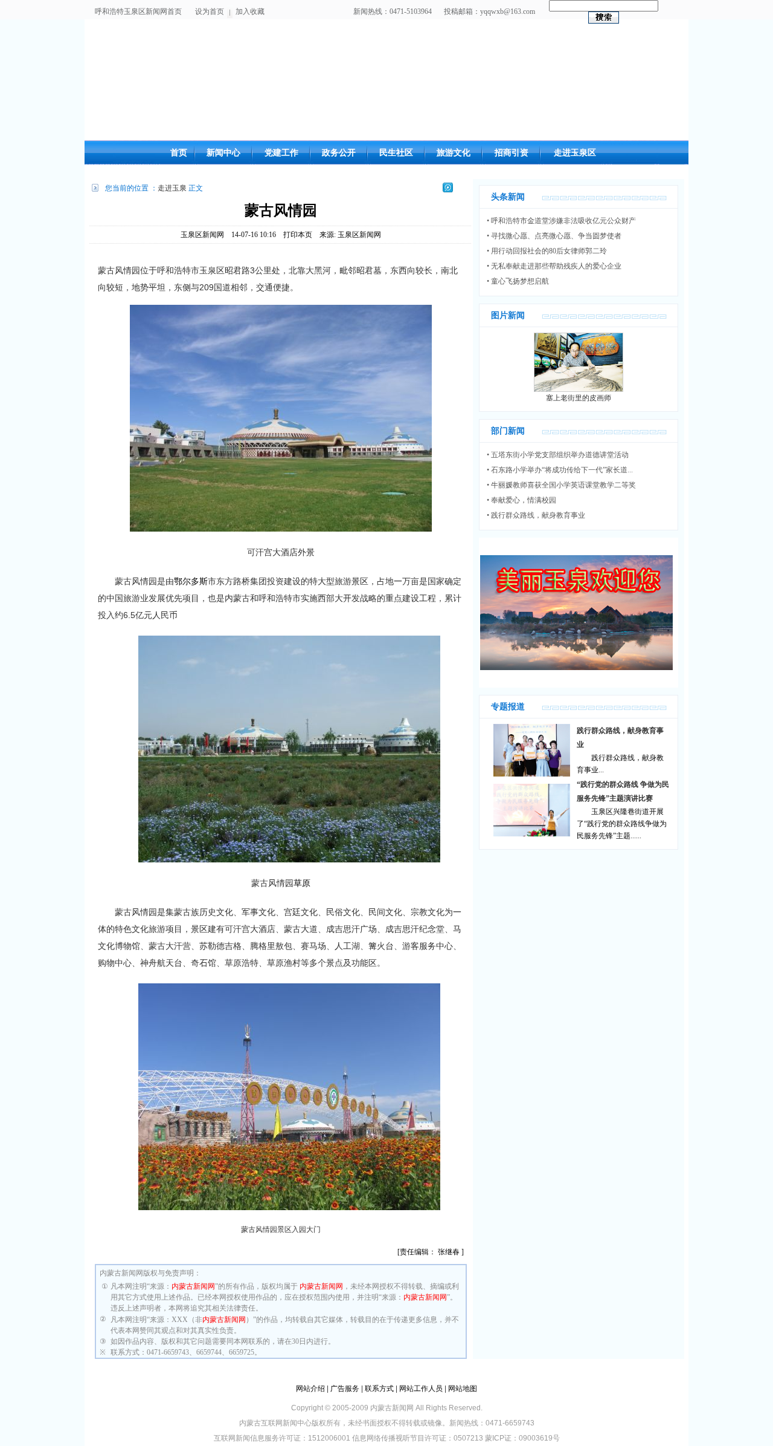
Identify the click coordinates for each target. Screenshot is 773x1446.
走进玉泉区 (575, 152)
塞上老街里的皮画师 (578, 398)
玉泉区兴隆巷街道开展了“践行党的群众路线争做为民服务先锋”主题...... (622, 823)
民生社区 (396, 152)
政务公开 (339, 152)
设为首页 (209, 11)
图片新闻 (508, 315)
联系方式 (379, 1388)
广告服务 (344, 1388)
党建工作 (281, 152)
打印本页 (297, 234)
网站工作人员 (421, 1388)
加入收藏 (250, 11)
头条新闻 (508, 196)
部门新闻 (508, 430)
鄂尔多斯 (191, 581)
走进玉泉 (172, 188)
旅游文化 (453, 152)
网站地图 (462, 1388)
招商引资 (511, 152)
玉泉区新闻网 (202, 234)
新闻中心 (223, 152)
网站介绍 (310, 1388)
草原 (301, 883)
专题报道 (508, 706)
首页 (178, 152)
